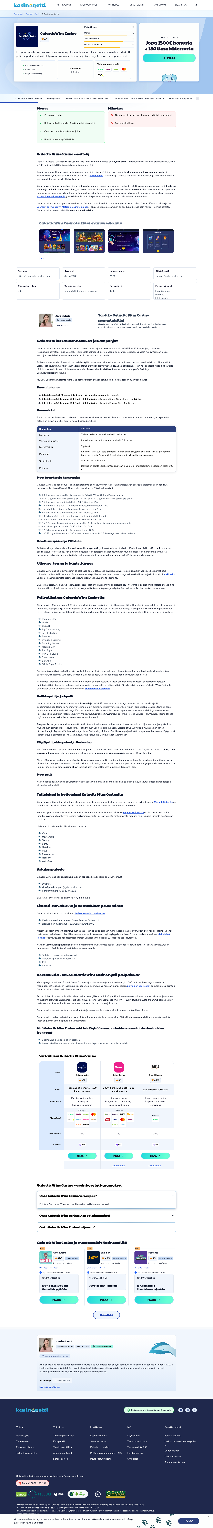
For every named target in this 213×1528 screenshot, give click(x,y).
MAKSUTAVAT (159, 4)
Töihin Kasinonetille (26, 1453)
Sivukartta (132, 1458)
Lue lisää (38, 1522)
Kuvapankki (59, 1441)
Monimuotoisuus (25, 1447)
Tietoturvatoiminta (137, 1441)
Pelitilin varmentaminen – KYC (106, 1453)
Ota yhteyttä (22, 1435)
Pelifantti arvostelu (142, 1268)
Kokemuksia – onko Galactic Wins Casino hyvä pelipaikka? (138, 98)
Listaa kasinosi (60, 1458)
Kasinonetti (18, 14)
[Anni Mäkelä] (46, 320)
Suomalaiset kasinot (175, 1462)
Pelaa (171, 58)
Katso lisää (106, 1315)
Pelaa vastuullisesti (100, 1458)
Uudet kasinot (171, 1450)
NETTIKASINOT (64, 4)
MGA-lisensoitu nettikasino (90, 913)
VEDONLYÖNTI (137, 4)
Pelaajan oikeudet (99, 1447)
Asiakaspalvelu (53, 98)
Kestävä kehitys (98, 1435)
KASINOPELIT (114, 4)
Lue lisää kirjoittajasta (50, 1387)
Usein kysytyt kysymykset (181, 98)
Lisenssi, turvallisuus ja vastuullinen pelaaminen (86, 98)
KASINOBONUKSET (89, 4)
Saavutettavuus (98, 1441)
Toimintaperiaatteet (63, 1435)
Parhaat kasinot (172, 1435)
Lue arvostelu (118, 1165)
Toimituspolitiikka (62, 1447)
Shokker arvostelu (94, 1268)
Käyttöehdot (133, 1435)
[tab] (41, 258)
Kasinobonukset (172, 1456)
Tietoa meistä (23, 1441)
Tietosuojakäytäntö (137, 1447)
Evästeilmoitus (135, 1453)
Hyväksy (188, 1521)
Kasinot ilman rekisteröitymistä (180, 1443)
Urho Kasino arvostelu (48, 1268)
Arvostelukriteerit (62, 1453)
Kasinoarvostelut (32, 14)
